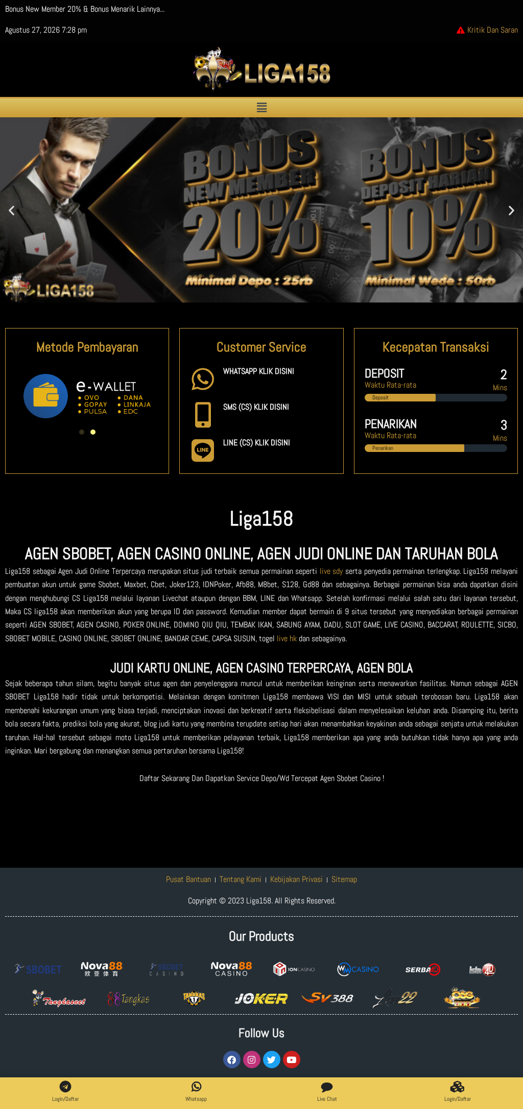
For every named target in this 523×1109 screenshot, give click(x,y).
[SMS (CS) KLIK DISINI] (203, 414)
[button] (261, 107)
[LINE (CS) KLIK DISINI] (203, 450)
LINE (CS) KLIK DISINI (256, 442)
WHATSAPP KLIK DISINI (258, 371)
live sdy (331, 571)
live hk (287, 638)
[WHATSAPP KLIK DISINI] (203, 379)
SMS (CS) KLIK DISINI (256, 406)
